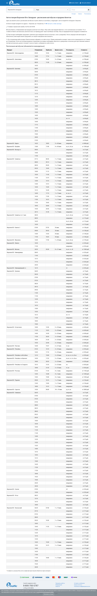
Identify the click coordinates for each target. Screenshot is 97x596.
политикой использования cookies (45, 592)
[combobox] (52, 9)
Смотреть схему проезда (54, 23)
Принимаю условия (48, 594)
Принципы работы (60, 583)
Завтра (80, 13)
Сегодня (74, 13)
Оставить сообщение (79, 583)
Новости (58, 586)
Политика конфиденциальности (82, 586)
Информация (59, 584)
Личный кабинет (86, 3)
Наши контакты (78, 584)
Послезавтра (87, 13)
